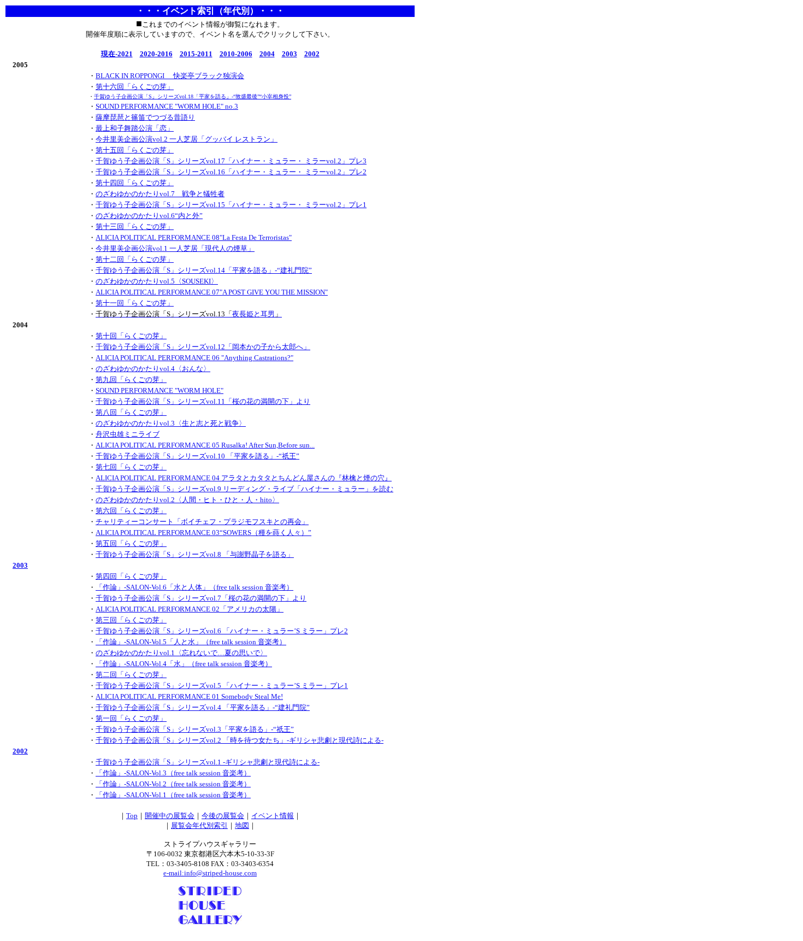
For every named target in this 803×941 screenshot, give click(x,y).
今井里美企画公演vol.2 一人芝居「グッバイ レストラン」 (186, 139)
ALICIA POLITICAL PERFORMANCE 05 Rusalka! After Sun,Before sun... (205, 445)
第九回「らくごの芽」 (131, 379)
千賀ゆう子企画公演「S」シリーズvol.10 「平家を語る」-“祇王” (197, 456)
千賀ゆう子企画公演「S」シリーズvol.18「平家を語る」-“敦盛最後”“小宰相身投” (192, 96)
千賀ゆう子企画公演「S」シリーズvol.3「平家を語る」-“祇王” (195, 729)
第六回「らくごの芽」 (131, 511)
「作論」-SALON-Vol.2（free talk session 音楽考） (173, 784)
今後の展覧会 (223, 815)
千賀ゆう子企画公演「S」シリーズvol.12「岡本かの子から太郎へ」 (203, 347)
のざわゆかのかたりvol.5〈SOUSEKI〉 (157, 281)
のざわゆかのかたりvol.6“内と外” (149, 215)
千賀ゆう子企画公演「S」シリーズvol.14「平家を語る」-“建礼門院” (204, 270)
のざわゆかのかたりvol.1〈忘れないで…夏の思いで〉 (181, 653)
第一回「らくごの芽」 (131, 718)
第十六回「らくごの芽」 (135, 87)
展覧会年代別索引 (199, 825)
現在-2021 (117, 54)
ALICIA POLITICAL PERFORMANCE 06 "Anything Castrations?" (194, 358)
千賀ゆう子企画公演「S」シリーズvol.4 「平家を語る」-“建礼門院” (203, 707)
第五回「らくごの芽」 (131, 543)
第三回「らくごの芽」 (131, 620)
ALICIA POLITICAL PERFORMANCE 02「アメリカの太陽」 (190, 609)
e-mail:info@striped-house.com (210, 873)
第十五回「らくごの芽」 (135, 150)
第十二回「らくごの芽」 (135, 259)
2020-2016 (156, 54)
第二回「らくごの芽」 (131, 675)
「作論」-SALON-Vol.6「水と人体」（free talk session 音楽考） (194, 587)
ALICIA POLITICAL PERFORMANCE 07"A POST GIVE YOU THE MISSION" (212, 292)
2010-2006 (236, 54)
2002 (312, 54)
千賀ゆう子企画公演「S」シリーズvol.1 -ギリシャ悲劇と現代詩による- (208, 762)
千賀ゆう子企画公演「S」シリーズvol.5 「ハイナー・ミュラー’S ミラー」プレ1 (222, 685)
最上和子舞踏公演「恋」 (135, 128)
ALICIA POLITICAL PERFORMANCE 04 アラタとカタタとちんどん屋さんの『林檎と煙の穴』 (244, 478)
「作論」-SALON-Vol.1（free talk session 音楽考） (173, 795)
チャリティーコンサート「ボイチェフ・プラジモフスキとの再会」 (202, 521)
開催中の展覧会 (169, 815)
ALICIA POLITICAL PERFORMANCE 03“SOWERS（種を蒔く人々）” (203, 532)
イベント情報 (272, 815)
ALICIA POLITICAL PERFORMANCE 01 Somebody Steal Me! (189, 696)
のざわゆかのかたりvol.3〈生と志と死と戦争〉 (171, 423)
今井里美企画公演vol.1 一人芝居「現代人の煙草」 (175, 248)
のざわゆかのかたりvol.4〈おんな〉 (153, 368)
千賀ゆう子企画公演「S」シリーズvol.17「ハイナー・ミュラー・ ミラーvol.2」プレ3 (231, 161)
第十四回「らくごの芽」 (135, 183)
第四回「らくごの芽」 (131, 576)
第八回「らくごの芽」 (131, 412)
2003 (289, 54)
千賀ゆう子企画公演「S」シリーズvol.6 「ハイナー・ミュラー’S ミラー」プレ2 (222, 631)
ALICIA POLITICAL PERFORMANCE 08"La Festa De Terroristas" (194, 237)
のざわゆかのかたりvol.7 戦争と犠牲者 (160, 194)
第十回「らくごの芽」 (131, 336)
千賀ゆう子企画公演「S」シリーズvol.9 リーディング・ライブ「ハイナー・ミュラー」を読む (244, 489)
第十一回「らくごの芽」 (135, 303)
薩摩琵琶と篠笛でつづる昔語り (145, 117)
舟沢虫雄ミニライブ (128, 434)
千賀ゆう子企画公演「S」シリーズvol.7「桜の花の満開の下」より (201, 598)
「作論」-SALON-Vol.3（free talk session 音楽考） (173, 773)
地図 (242, 825)
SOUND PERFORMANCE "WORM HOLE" (159, 390)
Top (132, 815)
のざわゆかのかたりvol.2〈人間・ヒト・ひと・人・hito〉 (187, 500)
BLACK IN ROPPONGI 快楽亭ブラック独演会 (170, 76)
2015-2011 (196, 54)
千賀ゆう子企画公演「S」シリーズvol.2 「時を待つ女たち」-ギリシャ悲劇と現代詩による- (239, 740)
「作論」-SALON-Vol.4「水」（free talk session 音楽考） (184, 664)
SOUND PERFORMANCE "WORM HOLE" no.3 (167, 106)
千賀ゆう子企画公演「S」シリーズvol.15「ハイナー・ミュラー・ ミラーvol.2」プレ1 (231, 205)
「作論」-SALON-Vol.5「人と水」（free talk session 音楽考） (191, 642)
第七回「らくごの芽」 (131, 467)
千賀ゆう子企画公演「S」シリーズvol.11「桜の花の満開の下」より (203, 401)
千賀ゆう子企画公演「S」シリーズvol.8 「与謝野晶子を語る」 (195, 554)
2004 (267, 54)
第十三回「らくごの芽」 (135, 226)
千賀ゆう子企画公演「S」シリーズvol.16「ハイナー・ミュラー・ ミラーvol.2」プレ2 (231, 172)
